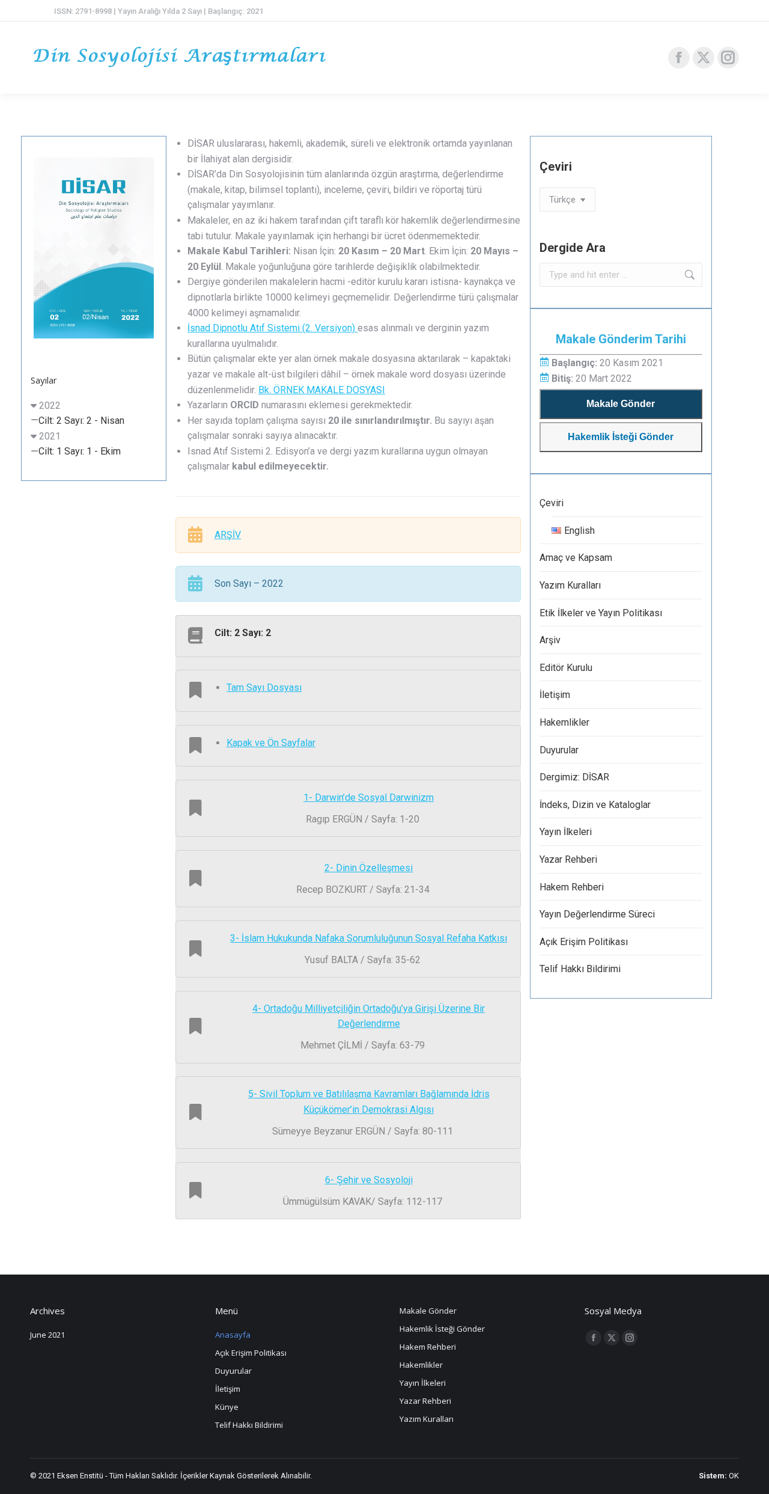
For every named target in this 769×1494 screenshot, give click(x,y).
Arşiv (550, 640)
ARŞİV (227, 534)
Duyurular (559, 750)
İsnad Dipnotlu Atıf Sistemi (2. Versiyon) (272, 328)
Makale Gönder (620, 404)
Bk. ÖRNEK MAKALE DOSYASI (321, 390)
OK (734, 1475)
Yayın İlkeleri (566, 831)
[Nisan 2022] (94, 248)
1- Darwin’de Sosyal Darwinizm (368, 797)
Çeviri (552, 503)
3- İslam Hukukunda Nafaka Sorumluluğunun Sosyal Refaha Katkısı (368, 938)
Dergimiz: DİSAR (574, 777)
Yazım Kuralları (570, 585)
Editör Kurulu (566, 667)
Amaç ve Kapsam (576, 557)
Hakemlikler (564, 722)
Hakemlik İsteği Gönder (620, 437)
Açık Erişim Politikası (584, 942)
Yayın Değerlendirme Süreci (597, 914)
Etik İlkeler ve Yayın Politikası (601, 613)
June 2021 (47, 1334)
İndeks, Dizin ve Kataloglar (595, 804)
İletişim (555, 694)
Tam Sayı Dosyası (264, 687)
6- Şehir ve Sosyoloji (369, 1180)
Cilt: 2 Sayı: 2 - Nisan (81, 420)
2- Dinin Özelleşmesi (368, 868)
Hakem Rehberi (572, 887)
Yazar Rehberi (568, 859)
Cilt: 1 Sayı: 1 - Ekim (79, 451)
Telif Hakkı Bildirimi (580, 969)
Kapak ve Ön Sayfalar (270, 743)
